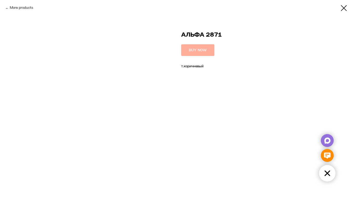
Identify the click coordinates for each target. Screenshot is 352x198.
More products (21, 8)
